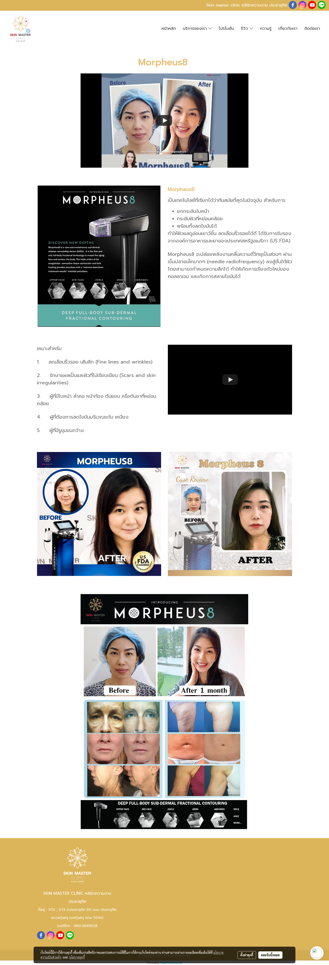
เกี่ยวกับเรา (287, 28)
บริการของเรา (195, 28)
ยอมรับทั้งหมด (270, 955)
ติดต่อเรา (312, 28)
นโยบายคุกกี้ (77, 957)
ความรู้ (265, 28)
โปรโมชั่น (226, 28)
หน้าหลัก (169, 28)
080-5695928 (85, 926)
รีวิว (245, 28)
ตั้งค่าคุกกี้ (246, 955)
